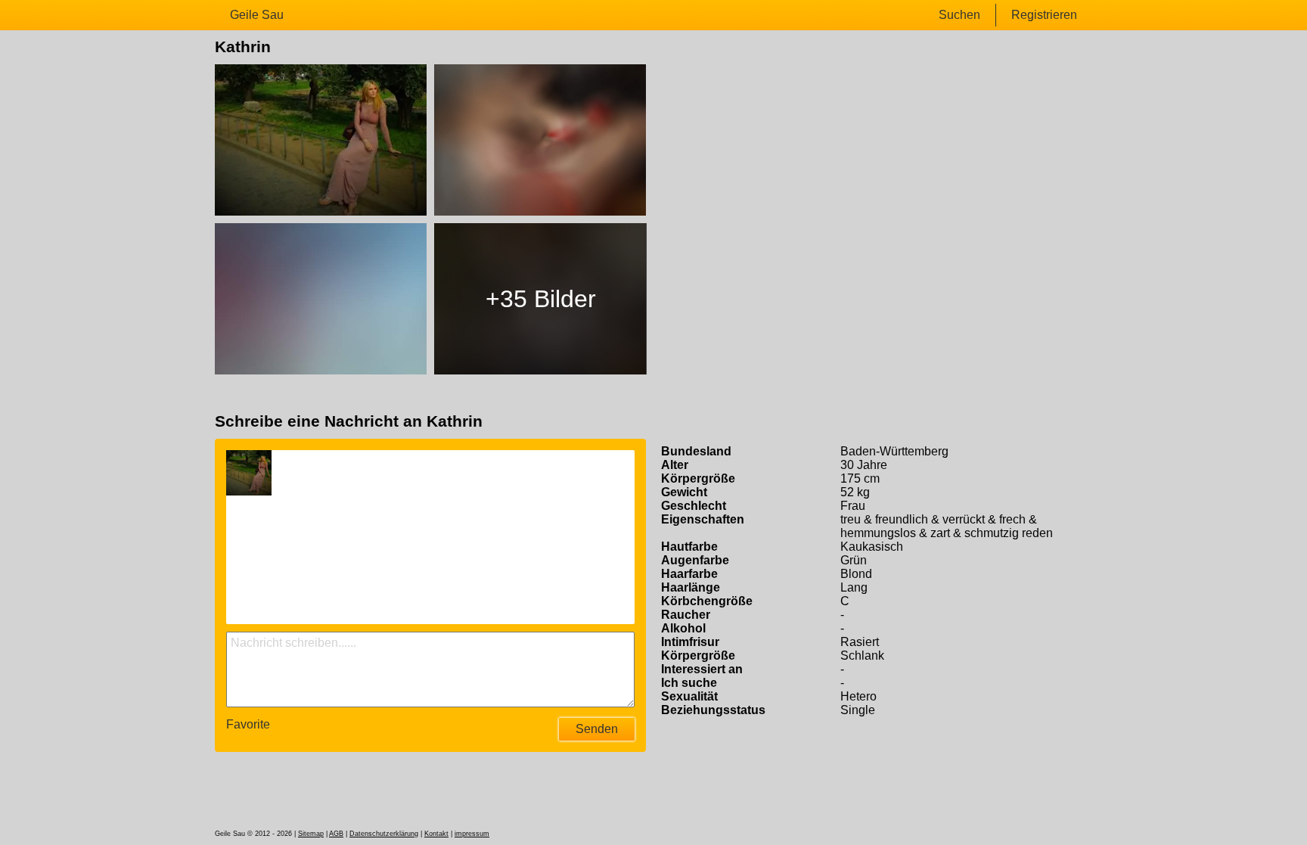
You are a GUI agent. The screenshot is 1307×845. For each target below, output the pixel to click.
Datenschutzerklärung (383, 833)
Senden (597, 728)
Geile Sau (257, 14)
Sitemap (311, 833)
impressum (472, 833)
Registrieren (1044, 14)
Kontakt (436, 833)
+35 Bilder (541, 298)
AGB (336, 833)
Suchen (959, 14)
